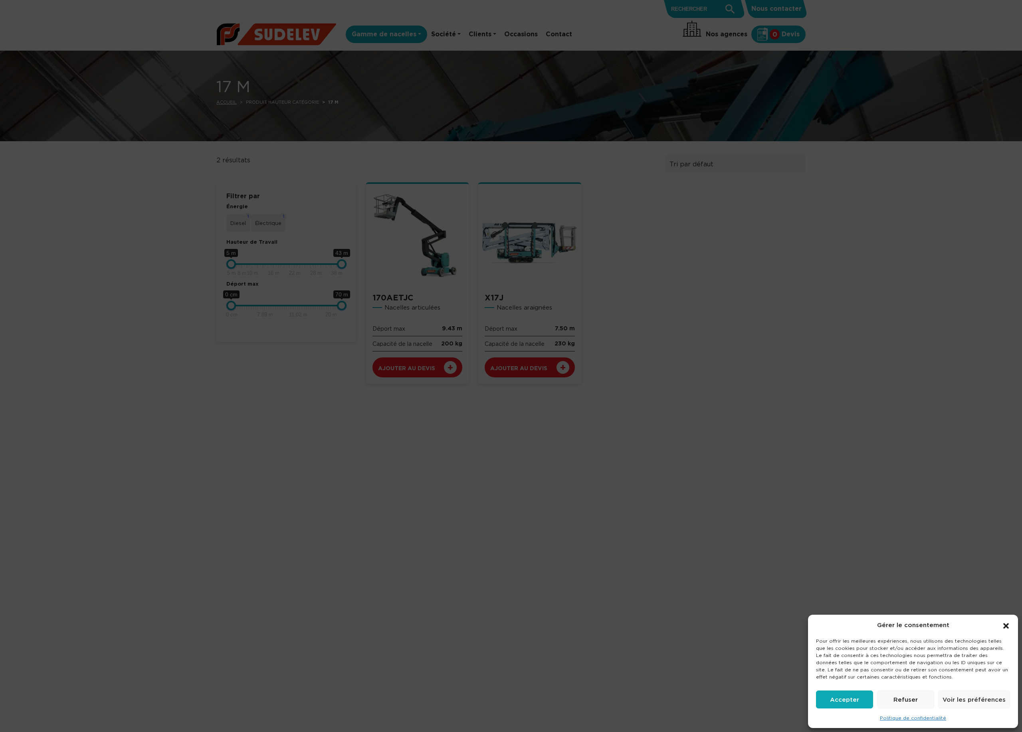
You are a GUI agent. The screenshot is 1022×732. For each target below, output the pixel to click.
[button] (1006, 625)
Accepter (844, 699)
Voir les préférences (974, 699)
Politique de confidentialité (913, 718)
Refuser (905, 699)
